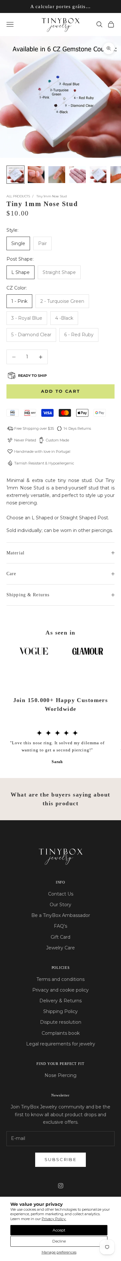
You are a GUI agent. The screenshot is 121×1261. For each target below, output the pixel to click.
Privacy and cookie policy (60, 990)
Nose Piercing (60, 1075)
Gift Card (60, 937)
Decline (59, 1241)
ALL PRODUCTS (18, 196)
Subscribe (60, 1159)
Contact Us (60, 894)
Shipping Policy (60, 1011)
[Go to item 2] (36, 175)
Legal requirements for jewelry (60, 1044)
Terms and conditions (60, 979)
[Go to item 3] (57, 175)
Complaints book (61, 1033)
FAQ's (60, 926)
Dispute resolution (60, 1022)
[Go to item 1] (15, 175)
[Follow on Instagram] (60, 1185)
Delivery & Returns (60, 1001)
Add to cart (60, 391)
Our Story (60, 905)
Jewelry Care (60, 948)
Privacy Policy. (54, 1219)
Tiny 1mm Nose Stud (51, 196)
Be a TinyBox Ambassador (60, 915)
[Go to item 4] (77, 175)
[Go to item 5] (98, 175)
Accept (59, 1230)
